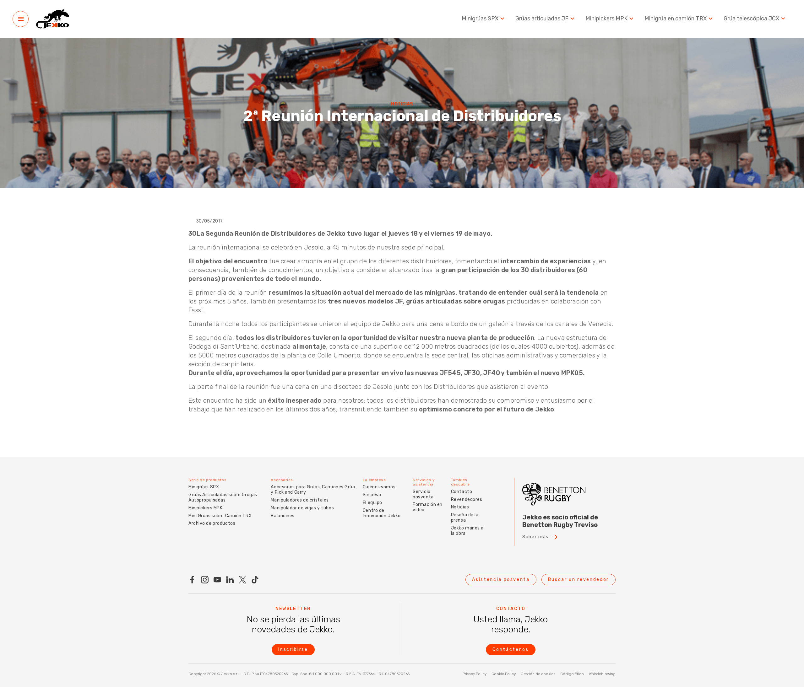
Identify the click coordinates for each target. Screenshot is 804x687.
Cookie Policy (504, 674)
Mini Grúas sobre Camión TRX (220, 515)
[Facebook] (192, 579)
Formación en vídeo (428, 507)
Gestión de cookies (538, 674)
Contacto (461, 491)
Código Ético (572, 674)
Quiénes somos (379, 487)
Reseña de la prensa (465, 517)
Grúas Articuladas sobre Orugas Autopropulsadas (222, 497)
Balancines (283, 515)
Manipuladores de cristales (300, 500)
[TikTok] (255, 579)
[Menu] (21, 19)
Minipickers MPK (606, 18)
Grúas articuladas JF (541, 18)
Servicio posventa (423, 494)
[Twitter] (242, 579)
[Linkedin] (230, 579)
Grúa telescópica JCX (751, 18)
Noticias (460, 507)
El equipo (372, 502)
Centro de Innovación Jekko (382, 513)
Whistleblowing (602, 674)
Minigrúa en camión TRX (675, 18)
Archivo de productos (211, 523)
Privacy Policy (474, 674)
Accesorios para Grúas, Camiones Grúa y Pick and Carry (313, 489)
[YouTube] (217, 579)
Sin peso (372, 494)
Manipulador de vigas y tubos (302, 508)
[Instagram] (205, 579)
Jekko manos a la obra (467, 530)
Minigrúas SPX (480, 18)
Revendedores (466, 499)
